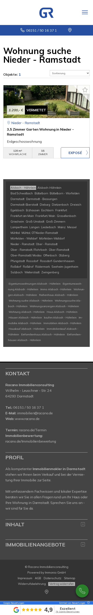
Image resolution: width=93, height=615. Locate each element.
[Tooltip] (88, 603)
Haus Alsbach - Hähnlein (62, 311)
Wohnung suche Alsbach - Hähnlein (31, 300)
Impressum (25, 578)
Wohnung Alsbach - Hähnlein (27, 311)
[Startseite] (46, 12)
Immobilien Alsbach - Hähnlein (62, 323)
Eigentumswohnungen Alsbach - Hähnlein (35, 283)
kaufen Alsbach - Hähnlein (60, 317)
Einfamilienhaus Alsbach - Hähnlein (43, 334)
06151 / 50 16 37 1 (41, 30)
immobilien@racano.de (35, 413)
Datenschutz (52, 578)
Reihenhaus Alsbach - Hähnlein (58, 295)
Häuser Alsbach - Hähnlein (25, 317)
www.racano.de (27, 419)
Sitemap (69, 578)
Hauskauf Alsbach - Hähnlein (27, 328)
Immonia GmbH (55, 572)
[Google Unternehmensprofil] (70, 30)
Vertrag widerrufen (61, 583)
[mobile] (85, 12)
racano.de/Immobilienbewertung (30, 441)
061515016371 (82, 590)
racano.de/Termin (32, 430)
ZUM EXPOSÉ (75, 152)
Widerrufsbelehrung (32, 584)
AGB (38, 578)
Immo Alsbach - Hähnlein (56, 289)
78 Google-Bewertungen (68, 611)
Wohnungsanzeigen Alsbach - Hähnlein (54, 306)
